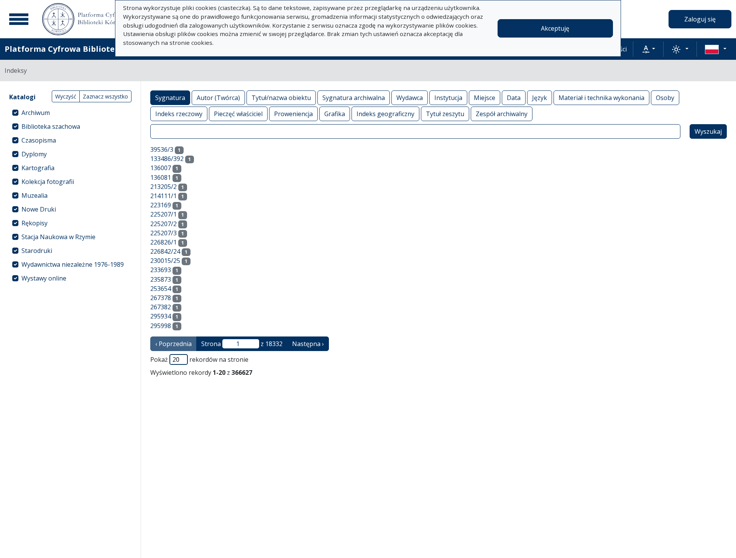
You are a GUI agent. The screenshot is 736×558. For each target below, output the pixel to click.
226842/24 (165, 251)
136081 (160, 177)
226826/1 (163, 242)
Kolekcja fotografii (47, 181)
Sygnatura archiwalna (353, 98)
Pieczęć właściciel (238, 114)
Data (514, 98)
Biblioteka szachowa (50, 126)
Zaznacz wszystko (105, 96)
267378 (160, 298)
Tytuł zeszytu (445, 114)
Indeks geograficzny (385, 114)
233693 (160, 270)
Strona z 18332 (242, 344)
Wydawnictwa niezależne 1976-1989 (72, 264)
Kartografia (37, 168)
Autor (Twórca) (218, 98)
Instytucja (448, 98)
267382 (160, 307)
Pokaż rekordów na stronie (199, 359)
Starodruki (36, 250)
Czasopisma (38, 140)
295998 (160, 326)
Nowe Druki (38, 209)
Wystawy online (43, 278)
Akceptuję (555, 28)
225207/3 (163, 233)
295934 (160, 316)
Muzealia (34, 195)
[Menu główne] (19, 19)
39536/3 (161, 149)
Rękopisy (34, 223)
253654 (160, 288)
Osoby (665, 98)
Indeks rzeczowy (178, 114)
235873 (160, 279)
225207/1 (163, 214)
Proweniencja (293, 114)
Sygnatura (170, 98)
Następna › (308, 344)
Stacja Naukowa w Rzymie (58, 237)
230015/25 (165, 260)
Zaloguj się (700, 19)
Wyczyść (65, 96)
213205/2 (163, 186)
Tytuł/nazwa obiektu (281, 98)
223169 (160, 205)
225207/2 (163, 224)
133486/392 (167, 158)
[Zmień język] (715, 49)
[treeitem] (70, 112)
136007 (160, 168)
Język (539, 98)
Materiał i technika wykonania (601, 98)
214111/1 (163, 196)
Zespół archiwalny (501, 114)
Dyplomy (34, 154)
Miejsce (484, 98)
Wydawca (409, 98)
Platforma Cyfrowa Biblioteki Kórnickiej (85, 49)
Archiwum (35, 112)
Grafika (334, 114)
